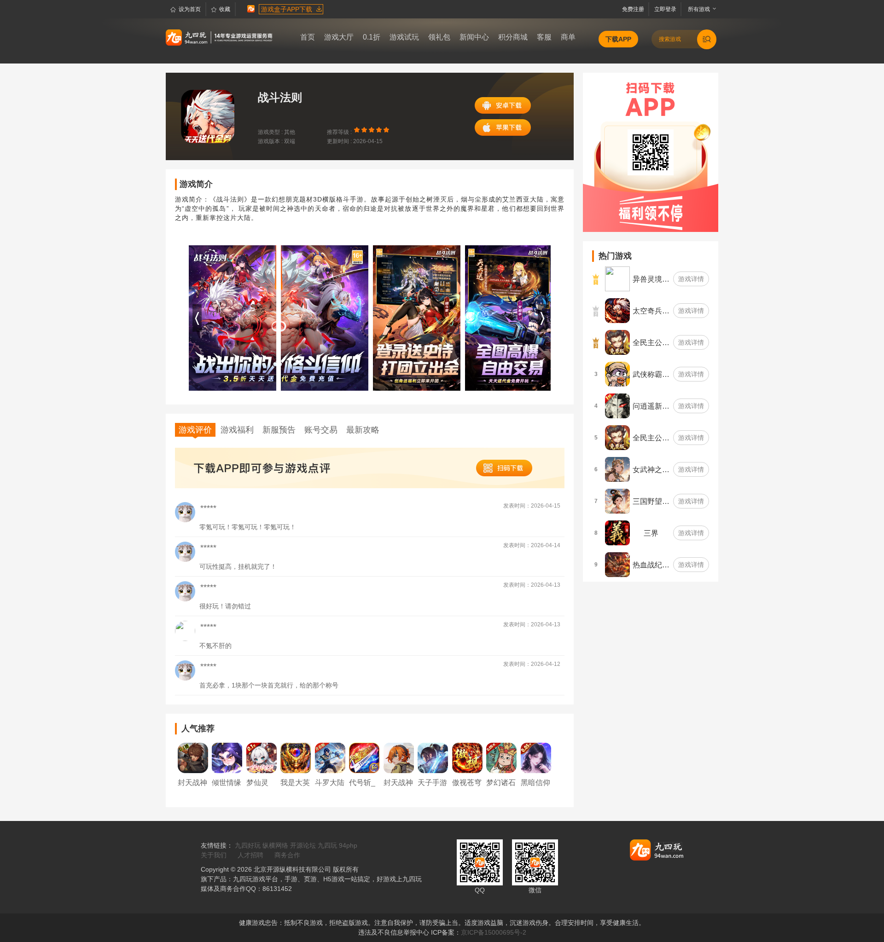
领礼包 (439, 37)
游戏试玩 (404, 37)
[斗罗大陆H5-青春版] (330, 757)
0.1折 (371, 37)
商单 (568, 37)
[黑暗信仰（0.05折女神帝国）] (536, 757)
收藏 (224, 9)
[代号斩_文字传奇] (364, 757)
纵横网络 (275, 845)
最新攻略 (362, 429)
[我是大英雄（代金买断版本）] (295, 757)
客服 (544, 37)
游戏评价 (195, 429)
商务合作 (287, 855)
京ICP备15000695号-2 (493, 932)
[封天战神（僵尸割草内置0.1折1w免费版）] (399, 757)
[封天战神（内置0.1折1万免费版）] (193, 757)
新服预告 (279, 429)
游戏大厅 (339, 37)
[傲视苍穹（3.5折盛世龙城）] (467, 757)
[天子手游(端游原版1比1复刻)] (433, 757)
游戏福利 (237, 429)
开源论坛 (303, 845)
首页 (307, 37)
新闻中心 (474, 37)
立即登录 (665, 9)
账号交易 (320, 429)
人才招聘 (250, 855)
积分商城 (513, 37)
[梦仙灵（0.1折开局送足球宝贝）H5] (261, 757)
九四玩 (327, 845)
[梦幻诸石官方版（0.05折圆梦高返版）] (501, 757)
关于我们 (214, 855)
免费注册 (634, 9)
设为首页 (190, 9)
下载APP (618, 39)
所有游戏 (697, 9)
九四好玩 (248, 845)
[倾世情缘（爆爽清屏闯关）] (227, 757)
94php (348, 845)
